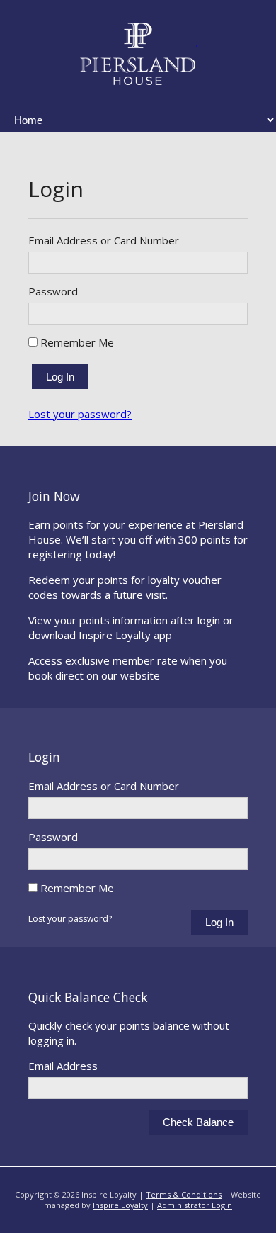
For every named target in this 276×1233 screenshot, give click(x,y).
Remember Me (76, 342)
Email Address (63, 1066)
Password (53, 291)
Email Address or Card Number (103, 240)
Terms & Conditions (184, 1194)
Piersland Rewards (138, 53)
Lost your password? (80, 414)
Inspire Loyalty (120, 1205)
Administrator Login (194, 1205)
